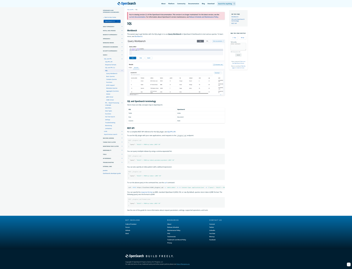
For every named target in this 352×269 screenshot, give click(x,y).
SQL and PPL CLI (110, 67)
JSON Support (110, 85)
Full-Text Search (110, 117)
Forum (127, 227)
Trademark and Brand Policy (176, 240)
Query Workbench (111, 73)
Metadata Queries (111, 88)
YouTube (212, 233)
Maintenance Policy (173, 230)
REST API (234, 23)
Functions (109, 82)
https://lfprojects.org (182, 264)
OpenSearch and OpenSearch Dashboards (111, 11)
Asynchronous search (110, 134)
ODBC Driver (110, 100)
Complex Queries (111, 79)
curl (165, 183)
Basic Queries (110, 76)
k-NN (105, 131)
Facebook (212, 240)
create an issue (240, 68)
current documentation (137, 17)
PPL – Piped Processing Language (112, 104)
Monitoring (108, 125)
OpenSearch (127, 4)
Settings (107, 120)
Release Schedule (173, 227)
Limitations (108, 128)
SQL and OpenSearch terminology (238, 20)
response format (147, 192)
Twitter (211, 227)
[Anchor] (138, 30)
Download (211, 3)
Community (181, 3)
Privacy (169, 243)
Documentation (193, 3)
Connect (212, 224)
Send (238, 55)
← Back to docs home (109, 17)
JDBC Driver (109, 97)
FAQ (168, 233)
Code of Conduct (130, 224)
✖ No (242, 37)
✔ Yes (234, 37)
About (163, 3)
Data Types (108, 111)
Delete (108, 94)
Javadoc (105, 170)
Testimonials (171, 236)
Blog (203, 3)
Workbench (138, 36)
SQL (106, 70)
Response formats (110, 65)
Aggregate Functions (112, 91)
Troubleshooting (110, 122)
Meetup (211, 236)
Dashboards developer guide (112, 173)
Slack (127, 233)
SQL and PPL (108, 59)
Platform (171, 3)
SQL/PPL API (108, 62)
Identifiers (108, 108)
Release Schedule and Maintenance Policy (203, 17)
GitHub (127, 230)
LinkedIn (212, 230)
